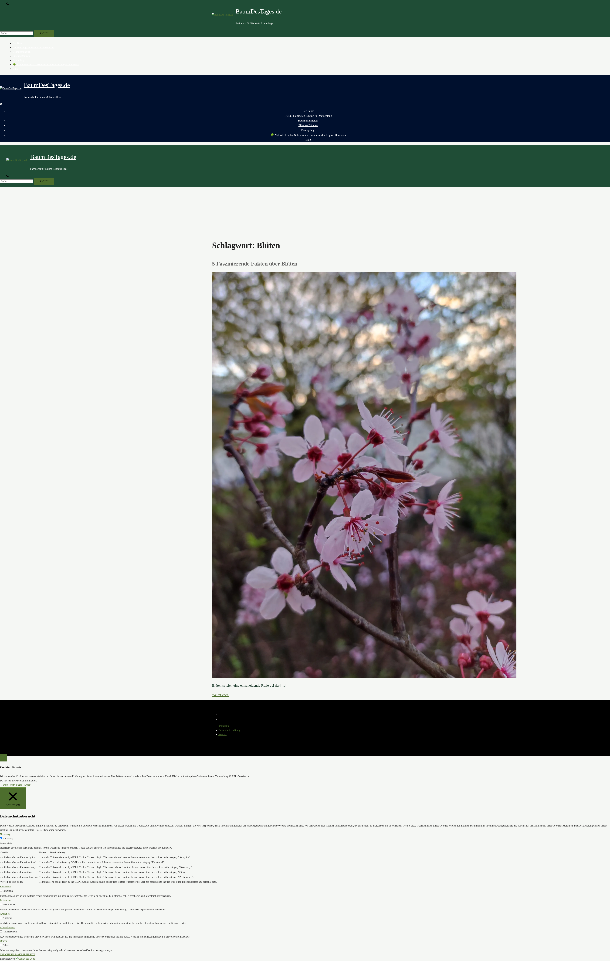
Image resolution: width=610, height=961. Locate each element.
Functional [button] (5, 886)
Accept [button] (27, 785)
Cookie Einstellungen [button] (11, 785)
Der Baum (18, 43)
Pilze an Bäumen (21, 56)
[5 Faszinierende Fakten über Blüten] (364, 677)
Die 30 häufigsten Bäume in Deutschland (33, 47)
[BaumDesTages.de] (222, 15)
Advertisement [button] (7, 927)
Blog (15, 68)
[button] (9, 3)
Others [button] (3, 941)
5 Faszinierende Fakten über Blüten (254, 264)
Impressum (223, 726)
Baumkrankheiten (21, 51)
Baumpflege (19, 60)
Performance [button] (6, 900)
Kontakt (222, 734)
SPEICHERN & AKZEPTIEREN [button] (17, 954)
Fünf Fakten (225, 699)
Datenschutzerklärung (229, 730)
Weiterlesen (220, 695)
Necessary (8, 838)
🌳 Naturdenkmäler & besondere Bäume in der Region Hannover (46, 64)
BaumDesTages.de (259, 11)
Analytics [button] (5, 913)
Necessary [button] (5, 834)
